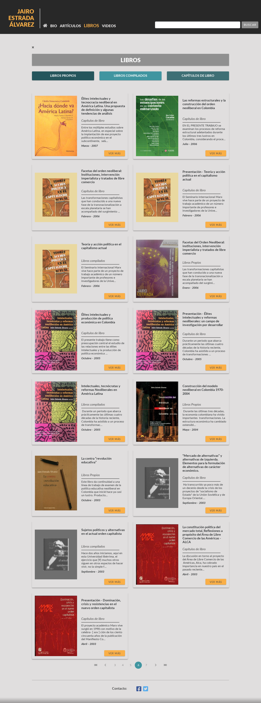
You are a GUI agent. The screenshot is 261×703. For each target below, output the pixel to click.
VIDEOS (109, 26)
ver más (114, 153)
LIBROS (91, 26)
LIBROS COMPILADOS (130, 75)
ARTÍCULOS (70, 26)
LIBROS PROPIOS (63, 75)
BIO (53, 26)
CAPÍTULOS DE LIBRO (198, 75)
